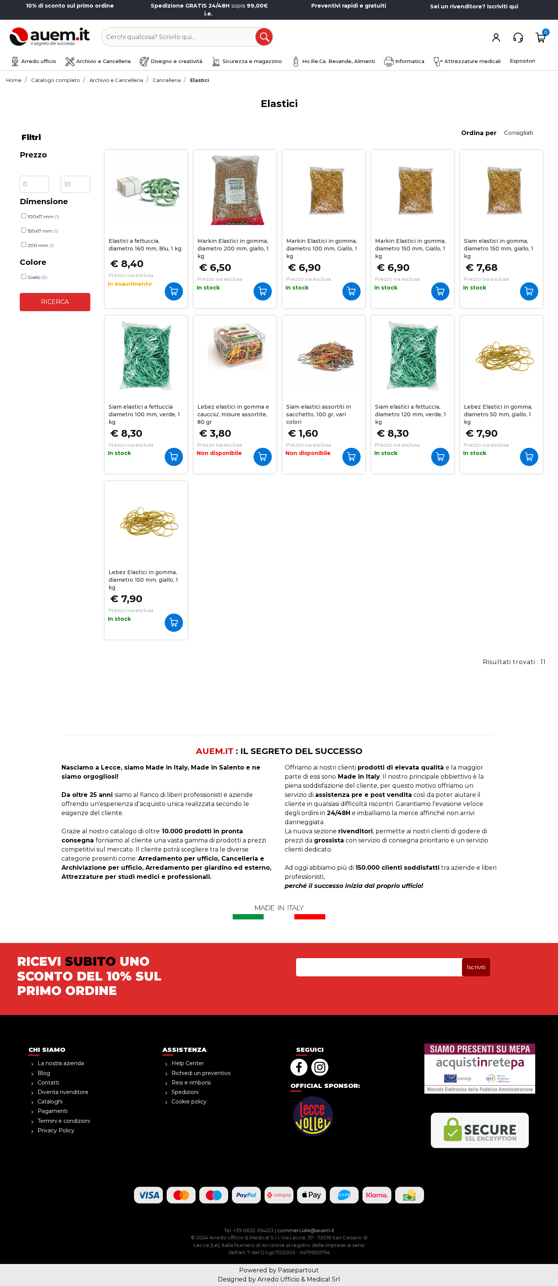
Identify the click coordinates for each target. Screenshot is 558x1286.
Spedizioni (185, 1092)
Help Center (188, 1063)
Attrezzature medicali (472, 61)
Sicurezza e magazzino (251, 61)
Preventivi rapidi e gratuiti (348, 5)
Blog (44, 1073)
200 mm (41, 245)
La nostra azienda (61, 1063)
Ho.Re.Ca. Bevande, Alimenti (338, 61)
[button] (264, 37)
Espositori (522, 61)
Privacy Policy (56, 1130)
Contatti (48, 1082)
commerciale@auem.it (305, 1230)
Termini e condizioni (64, 1121)
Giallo (37, 277)
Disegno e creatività (175, 61)
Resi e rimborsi (191, 1082)
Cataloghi (50, 1101)
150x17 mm (43, 231)
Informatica (409, 61)
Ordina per (479, 133)
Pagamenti (53, 1111)
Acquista (175, 291)
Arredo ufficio (38, 61)
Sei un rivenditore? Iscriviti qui (474, 6)
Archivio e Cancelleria (103, 61)
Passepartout (298, 1270)
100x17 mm (43, 216)
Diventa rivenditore (63, 1092)
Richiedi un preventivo (201, 1073)
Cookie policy (189, 1101)
